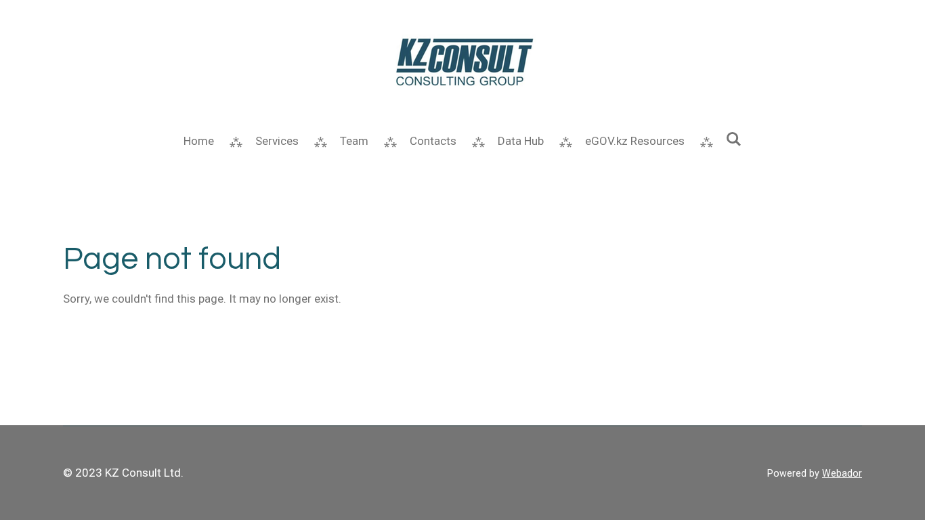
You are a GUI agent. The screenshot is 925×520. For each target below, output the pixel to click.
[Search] (734, 139)
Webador (842, 473)
